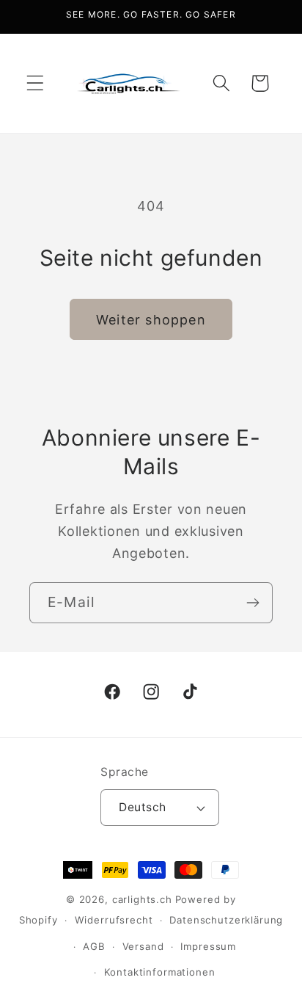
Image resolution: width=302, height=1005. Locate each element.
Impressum (208, 946)
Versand (143, 946)
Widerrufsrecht (114, 920)
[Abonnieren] (252, 602)
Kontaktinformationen (160, 972)
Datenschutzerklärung (226, 920)
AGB (94, 946)
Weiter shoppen (151, 319)
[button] (35, 83)
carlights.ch (142, 899)
